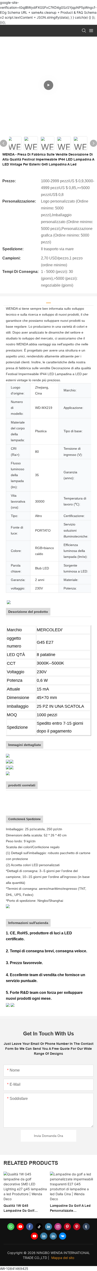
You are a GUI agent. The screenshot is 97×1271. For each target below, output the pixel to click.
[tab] (48, 301)
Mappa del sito (62, 1258)
